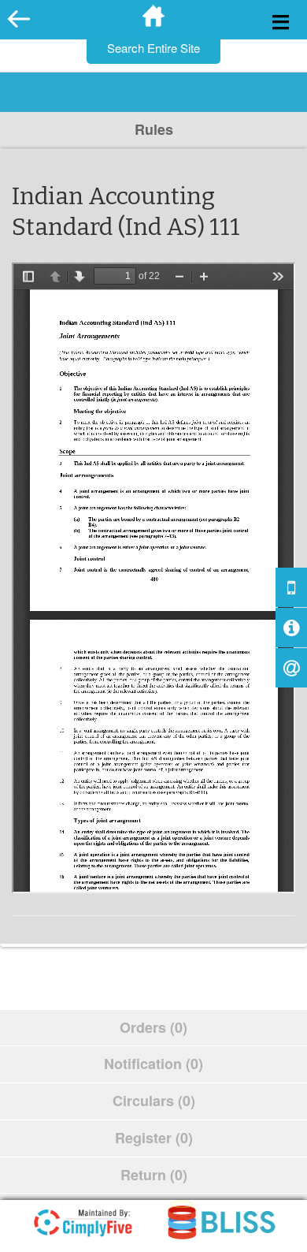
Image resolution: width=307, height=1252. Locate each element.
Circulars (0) (154, 1100)
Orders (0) (153, 1027)
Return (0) (153, 1174)
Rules (154, 129)
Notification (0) (153, 1063)
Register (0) (154, 1137)
